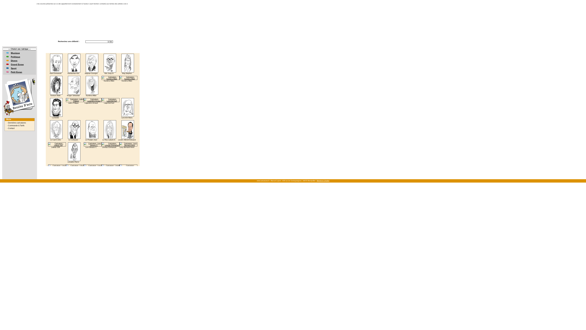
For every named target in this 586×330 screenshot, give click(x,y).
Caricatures (21, 41)
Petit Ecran (16, 72)
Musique (15, 53)
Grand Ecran (17, 64)
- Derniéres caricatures (16, 123)
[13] (92, 167)
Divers (14, 60)
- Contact (10, 128)
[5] (67, 167)
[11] (84, 167)
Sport (13, 68)
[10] (81, 167)
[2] (58, 167)
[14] (96, 167)
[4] (64, 167)
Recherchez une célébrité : (68, 41)
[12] (88, 167)
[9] (77, 167)
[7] (73, 167)
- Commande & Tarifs (15, 126)
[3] (61, 167)
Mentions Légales (323, 181)
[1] (55, 167)
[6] (70, 167)
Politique (15, 57)
